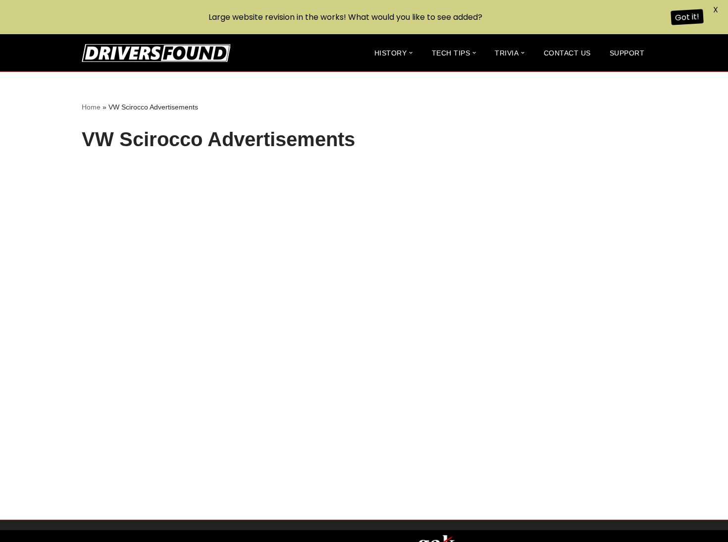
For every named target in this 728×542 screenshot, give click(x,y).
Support (627, 53)
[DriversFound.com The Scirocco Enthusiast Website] (156, 53)
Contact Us (567, 53)
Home (91, 107)
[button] (411, 52)
